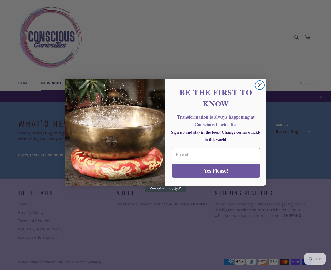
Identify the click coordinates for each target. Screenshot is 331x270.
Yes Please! (216, 170)
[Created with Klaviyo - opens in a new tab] (165, 189)
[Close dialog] (259, 85)
